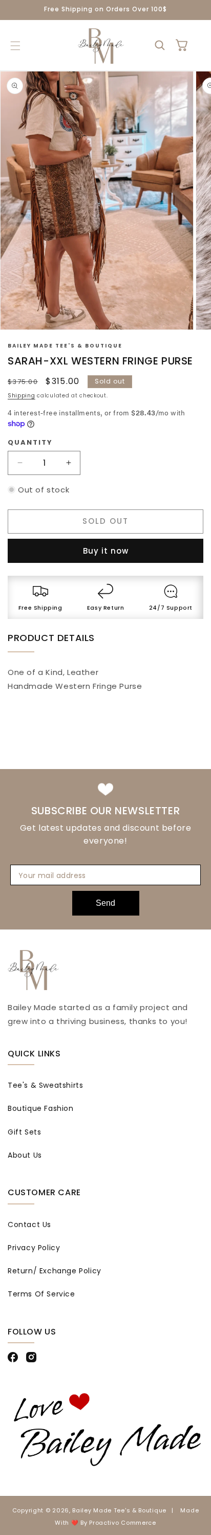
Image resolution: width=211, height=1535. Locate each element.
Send (105, 903)
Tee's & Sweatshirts (45, 1085)
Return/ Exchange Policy (54, 1271)
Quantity (30, 442)
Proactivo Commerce (122, 1523)
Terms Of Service (41, 1294)
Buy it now (106, 550)
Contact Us (29, 1224)
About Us (25, 1155)
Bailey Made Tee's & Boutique (119, 1510)
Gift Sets (24, 1132)
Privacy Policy (34, 1247)
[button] (15, 45)
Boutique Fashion (41, 1108)
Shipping (21, 395)
